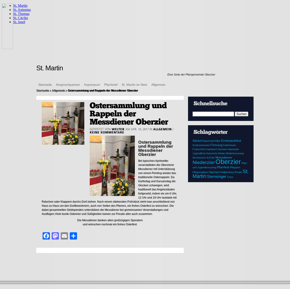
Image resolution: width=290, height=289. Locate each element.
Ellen (217, 141)
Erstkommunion (201, 145)
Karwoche (212, 153)
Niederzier (204, 162)
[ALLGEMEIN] (162, 129)
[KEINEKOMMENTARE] (107, 132)
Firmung (216, 145)
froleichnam (229, 145)
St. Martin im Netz (134, 84)
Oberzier (228, 161)
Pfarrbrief (111, 84)
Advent (198, 140)
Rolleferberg (227, 172)
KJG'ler (211, 157)
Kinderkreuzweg (235, 153)
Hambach (211, 149)
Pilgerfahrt (214, 172)
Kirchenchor (199, 157)
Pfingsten (235, 167)
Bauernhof (209, 141)
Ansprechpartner (68, 84)
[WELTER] (118, 129)
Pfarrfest (223, 167)
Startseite (45, 84)
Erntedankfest (231, 140)
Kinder (221, 153)
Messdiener (223, 157)
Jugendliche (199, 153)
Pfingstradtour (200, 172)
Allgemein (158, 84)
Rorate (238, 172)
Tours (230, 177)
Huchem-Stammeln (228, 149)
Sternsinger (216, 176)
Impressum (92, 84)
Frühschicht (199, 149)
